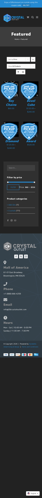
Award (31, 141)
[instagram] (26, 256)
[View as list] (23, 72)
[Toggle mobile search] (32, 17)
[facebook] (16, 256)
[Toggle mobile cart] (28, 17)
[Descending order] (33, 59)
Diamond (12, 141)
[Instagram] (11, 220)
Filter (13, 187)
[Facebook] (8, 220)
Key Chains (11, 103)
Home (17, 39)
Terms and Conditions (30, 347)
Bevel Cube (31, 103)
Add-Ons (12, 204)
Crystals (12, 210)
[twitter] (21, 256)
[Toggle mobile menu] (37, 17)
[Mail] (15, 220)
